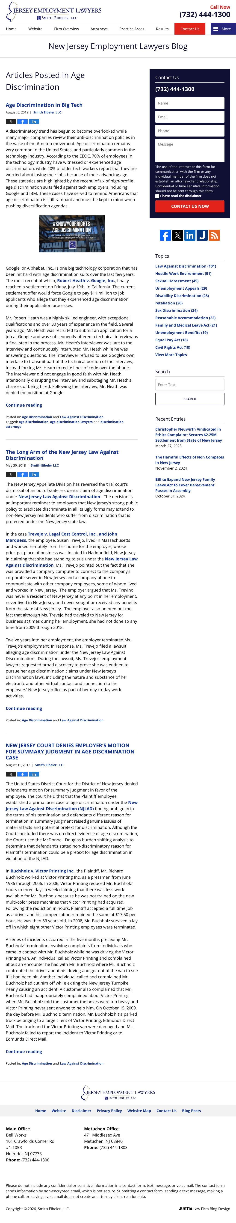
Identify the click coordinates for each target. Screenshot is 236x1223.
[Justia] (202, 235)
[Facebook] (165, 235)
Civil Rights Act (172, 347)
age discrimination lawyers (71, 422)
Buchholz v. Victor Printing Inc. (42, 871)
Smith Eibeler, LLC (53, 1208)
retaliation (169, 303)
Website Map (139, 1110)
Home (11, 28)
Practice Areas (131, 28)
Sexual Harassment (176, 280)
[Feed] (214, 235)
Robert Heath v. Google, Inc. (86, 280)
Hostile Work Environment (183, 273)
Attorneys (99, 28)
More (226, 28)
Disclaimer (81, 1110)
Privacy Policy (109, 1110)
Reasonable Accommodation (185, 317)
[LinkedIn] (189, 235)
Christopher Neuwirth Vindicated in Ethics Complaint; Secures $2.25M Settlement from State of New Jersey (188, 435)
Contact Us (190, 28)
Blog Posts (191, 1110)
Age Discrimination (37, 417)
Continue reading (24, 405)
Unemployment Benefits (181, 332)
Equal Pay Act (171, 339)
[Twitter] (177, 235)
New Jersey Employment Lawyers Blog (54, 11)
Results (162, 28)
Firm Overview (66, 28)
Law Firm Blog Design (204, 1208)
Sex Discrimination (176, 310)
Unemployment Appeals (181, 288)
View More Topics (171, 354)
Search (190, 399)
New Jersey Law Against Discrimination (59, 496)
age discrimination (33, 422)
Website (35, 28)
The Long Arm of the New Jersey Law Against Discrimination (62, 454)
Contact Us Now (190, 206)
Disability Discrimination (182, 295)
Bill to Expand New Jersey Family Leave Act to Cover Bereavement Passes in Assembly (185, 485)
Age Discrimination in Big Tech (44, 104)
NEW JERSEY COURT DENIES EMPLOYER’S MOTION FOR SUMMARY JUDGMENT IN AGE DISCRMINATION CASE (70, 751)
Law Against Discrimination (81, 417)
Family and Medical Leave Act (186, 325)
